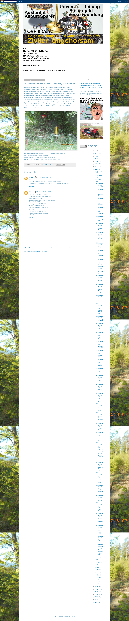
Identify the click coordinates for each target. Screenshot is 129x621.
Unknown (31, 177)
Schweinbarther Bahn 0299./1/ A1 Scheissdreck (99, 436)
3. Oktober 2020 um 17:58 (44, 177)
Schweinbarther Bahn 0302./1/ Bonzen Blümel (99, 407)
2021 (96, 166)
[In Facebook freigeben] (62, 165)
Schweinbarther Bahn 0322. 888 (99, 185)
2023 (96, 161)
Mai (98, 570)
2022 (96, 164)
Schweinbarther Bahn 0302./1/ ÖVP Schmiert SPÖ (99, 397)
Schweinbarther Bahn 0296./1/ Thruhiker (99, 498)
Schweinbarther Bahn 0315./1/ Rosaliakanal (99, 270)
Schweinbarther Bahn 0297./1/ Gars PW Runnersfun (99, 489)
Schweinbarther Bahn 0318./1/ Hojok (99, 245)
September (99, 558)
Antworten (31, 186)
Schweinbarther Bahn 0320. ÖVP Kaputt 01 (99, 210)
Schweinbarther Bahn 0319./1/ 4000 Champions (99, 236)
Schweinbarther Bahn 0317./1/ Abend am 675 (99, 253)
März (98, 575)
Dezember (99, 171)
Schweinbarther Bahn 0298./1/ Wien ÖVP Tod (99, 446)
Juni (98, 567)
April (98, 572)
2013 (96, 602)
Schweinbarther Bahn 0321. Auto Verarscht (99, 201)
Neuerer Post (28, 248)
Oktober (99, 180)
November (99, 175)
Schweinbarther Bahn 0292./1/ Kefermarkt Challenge (99, 540)
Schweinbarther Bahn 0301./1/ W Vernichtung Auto (99, 417)
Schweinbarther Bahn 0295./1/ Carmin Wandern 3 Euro (99, 529)
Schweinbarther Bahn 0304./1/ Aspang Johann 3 (99, 379)
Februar (99, 577)
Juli (98, 565)
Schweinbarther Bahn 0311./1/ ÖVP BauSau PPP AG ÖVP (99, 308)
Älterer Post (72, 248)
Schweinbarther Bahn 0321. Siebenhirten (99, 192)
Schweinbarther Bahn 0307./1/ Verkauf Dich (99, 353)
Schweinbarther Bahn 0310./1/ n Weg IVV (99, 318)
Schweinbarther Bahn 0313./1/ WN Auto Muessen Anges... (99, 288)
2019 (96, 586)
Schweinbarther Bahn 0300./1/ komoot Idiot (99, 426)
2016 (96, 594)
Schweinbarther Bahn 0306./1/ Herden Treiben (99, 362)
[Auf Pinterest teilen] (64, 165)
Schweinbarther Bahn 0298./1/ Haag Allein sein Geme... (99, 477)
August (99, 562)
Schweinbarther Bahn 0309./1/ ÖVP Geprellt (99, 327)
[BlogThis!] (59, 165)
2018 (96, 589)
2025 (96, 156)
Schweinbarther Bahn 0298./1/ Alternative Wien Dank (99, 456)
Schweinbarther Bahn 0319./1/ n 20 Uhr (99, 218)
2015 (96, 597)
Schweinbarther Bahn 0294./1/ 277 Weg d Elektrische (99, 518)
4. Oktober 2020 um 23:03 (44, 192)
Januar (98, 582)
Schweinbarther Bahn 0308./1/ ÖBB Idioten (99, 336)
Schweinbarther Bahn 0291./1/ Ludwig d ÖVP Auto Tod (99, 550)
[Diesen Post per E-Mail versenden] (57, 165)
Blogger (73, 616)
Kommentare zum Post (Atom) (39, 251)
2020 (96, 169)
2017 (96, 592)
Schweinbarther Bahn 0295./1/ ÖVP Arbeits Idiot (99, 507)
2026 (96, 153)
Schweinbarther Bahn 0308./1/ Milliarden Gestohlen (99, 344)
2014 (96, 599)
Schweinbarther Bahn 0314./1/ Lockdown (99, 279)
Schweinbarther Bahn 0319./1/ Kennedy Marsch (99, 227)
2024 (96, 159)
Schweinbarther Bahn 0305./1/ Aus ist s (99, 370)
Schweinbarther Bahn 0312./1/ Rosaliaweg (99, 298)
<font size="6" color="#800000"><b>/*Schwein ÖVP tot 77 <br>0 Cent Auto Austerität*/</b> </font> (91, 85)
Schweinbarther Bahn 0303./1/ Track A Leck (99, 388)
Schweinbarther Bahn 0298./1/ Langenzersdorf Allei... (99, 466)
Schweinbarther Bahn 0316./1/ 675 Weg (99, 261)
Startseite (50, 248)
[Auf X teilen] (60, 165)
